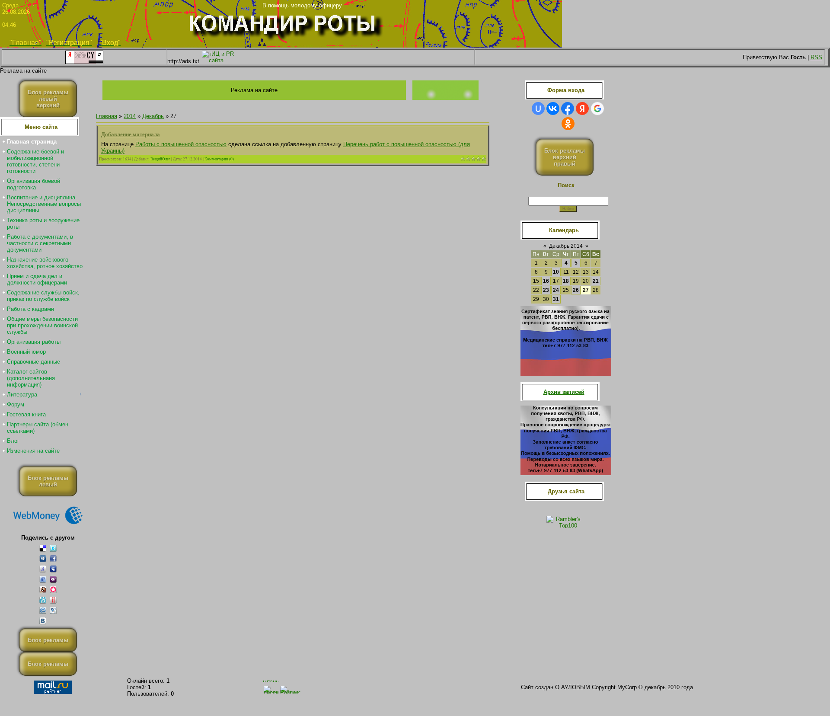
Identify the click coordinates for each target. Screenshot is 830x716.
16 (546, 281)
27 (586, 290)
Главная (106, 116)
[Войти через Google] (597, 108)
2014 (130, 116)
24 (556, 290)
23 (546, 290)
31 (556, 299)
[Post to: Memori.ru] (53, 589)
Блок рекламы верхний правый (564, 157)
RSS (816, 57)
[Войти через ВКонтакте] (552, 108)
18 (566, 281)
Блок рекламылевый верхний (48, 99)
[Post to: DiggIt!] (43, 558)
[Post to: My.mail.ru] (43, 610)
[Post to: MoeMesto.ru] (43, 600)
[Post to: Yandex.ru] (53, 600)
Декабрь (153, 116)
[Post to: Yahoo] (53, 579)
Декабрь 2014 (566, 246)
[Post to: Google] (43, 569)
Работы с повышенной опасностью (181, 144)
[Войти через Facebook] (567, 108)
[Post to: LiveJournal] (53, 610)
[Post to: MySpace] (53, 569)
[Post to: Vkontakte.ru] (43, 620)
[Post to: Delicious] (43, 548)
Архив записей (563, 392)
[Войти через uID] (538, 108)
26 (576, 290)
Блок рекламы (48, 640)
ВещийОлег (160, 159)
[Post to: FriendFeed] (43, 579)
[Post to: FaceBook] (53, 558)
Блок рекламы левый (48, 481)
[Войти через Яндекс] (582, 108)
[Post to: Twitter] (53, 548)
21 (596, 281)
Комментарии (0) (219, 159)
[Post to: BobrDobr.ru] (43, 589)
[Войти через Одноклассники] (568, 123)
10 (556, 272)
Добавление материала (130, 134)
